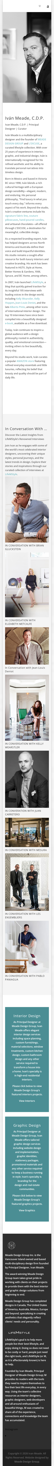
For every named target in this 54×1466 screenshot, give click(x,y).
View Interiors (27, 1101)
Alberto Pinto (17, 307)
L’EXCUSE (34, 143)
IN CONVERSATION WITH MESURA (26, 850)
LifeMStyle (37, 282)
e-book (9, 323)
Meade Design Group (26, 1461)
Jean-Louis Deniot (25, 302)
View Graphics (27, 1210)
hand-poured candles (31, 219)
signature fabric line (16, 215)
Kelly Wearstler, (25, 298)
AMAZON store (25, 361)
